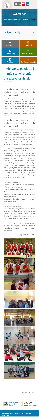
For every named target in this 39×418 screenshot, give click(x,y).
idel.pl (35, 417)
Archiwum (25, 19)
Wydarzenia (18, 19)
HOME (12, 19)
